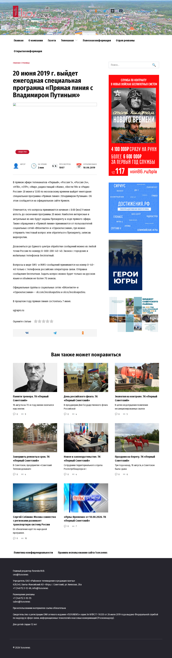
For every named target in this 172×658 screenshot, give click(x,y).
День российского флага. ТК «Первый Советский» (81, 398)
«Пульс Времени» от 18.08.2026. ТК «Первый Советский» (85, 518)
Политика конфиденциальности (33, 552)
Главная (18, 40)
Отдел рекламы (125, 40)
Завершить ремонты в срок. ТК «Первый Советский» (31, 458)
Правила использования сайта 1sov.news (82, 552)
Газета (52, 40)
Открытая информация (28, 51)
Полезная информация (97, 40)
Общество (22, 152)
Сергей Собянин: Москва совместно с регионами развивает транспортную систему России (34, 520)
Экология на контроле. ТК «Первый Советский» (136, 398)
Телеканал (67, 40)
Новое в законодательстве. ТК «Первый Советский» (82, 458)
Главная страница (21, 63)
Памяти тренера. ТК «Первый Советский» (31, 398)
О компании (35, 40)
